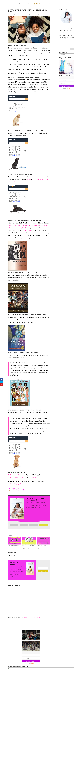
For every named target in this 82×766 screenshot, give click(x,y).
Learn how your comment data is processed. (32, 617)
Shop (57, 3)
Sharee (10, 14)
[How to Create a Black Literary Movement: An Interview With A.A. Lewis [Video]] (29, 540)
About (20, 3)
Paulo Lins (11, 475)
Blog (24, 3)
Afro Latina (27, 14)
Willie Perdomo (13, 477)
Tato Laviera (19, 475)
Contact (61, 3)
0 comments (43, 14)
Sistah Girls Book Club (21, 14)
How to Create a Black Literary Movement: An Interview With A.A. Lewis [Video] (28, 547)
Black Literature (32, 14)
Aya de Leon (32, 477)
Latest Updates (38, 14)
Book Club (29, 3)
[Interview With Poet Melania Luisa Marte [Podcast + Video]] (14, 540)
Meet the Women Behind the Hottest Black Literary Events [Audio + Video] (42, 547)
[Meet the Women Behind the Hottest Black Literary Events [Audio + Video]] (43, 540)
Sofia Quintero (22, 477)
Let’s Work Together (49, 3)
